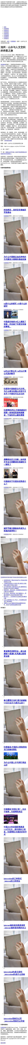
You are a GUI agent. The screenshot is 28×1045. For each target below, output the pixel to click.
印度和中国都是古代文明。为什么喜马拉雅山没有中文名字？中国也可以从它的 (15, 391)
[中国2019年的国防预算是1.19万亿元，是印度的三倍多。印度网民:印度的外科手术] (11, 823)
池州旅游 (3, 64)
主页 (8, 41)
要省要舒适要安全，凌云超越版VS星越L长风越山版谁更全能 (15, 653)
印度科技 (6, 33)
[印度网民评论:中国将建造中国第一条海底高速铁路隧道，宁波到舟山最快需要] (11, 406)
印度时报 (3, 1027)
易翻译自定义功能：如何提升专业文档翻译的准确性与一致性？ (15, 461)
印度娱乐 (6, 38)
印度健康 (6, 35)
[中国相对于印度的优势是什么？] (11, 477)
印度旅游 (6, 32)
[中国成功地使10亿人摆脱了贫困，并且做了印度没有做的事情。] (11, 318)
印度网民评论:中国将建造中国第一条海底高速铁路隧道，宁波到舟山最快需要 (15, 412)
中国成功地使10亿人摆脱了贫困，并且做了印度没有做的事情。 (15, 324)
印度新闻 (6, 28)
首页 (5, 27)
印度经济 (6, 30)
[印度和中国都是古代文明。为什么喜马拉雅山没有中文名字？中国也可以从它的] (11, 385)
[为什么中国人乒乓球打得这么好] (11, 759)
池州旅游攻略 (8, 140)
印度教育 (6, 36)
